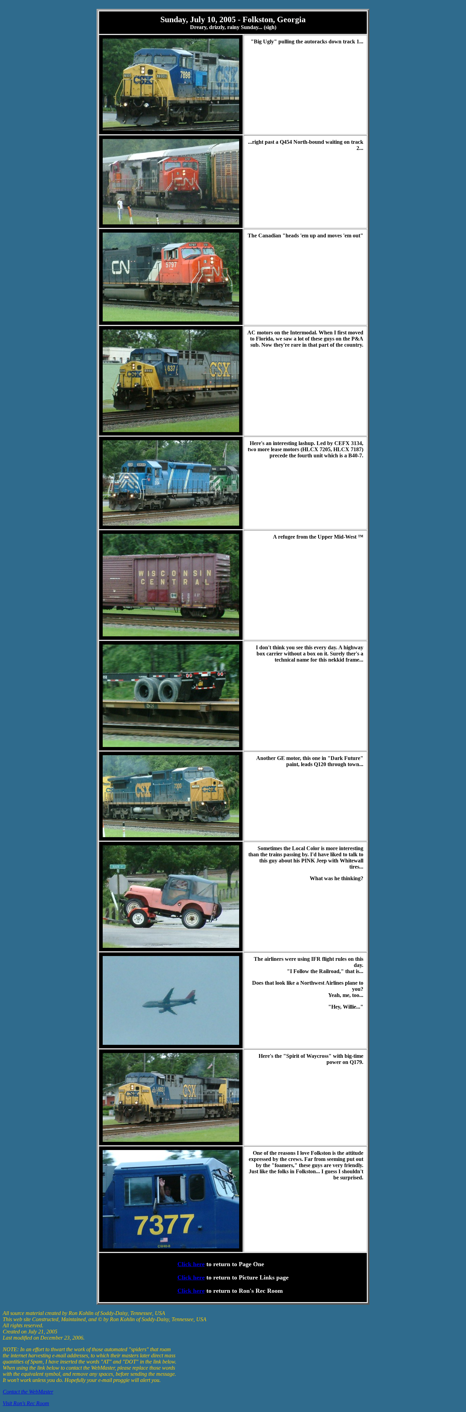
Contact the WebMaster (28, 1392)
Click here (191, 1264)
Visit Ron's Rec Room (26, 1403)
